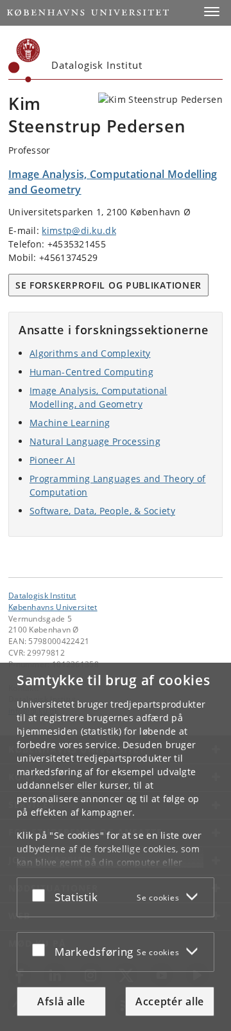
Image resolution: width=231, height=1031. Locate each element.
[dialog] (115, 847)
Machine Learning (70, 423)
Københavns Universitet (53, 607)
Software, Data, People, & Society (102, 511)
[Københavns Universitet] (24, 60)
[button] (212, 11)
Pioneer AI (52, 460)
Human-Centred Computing (91, 372)
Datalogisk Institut (42, 595)
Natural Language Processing (95, 441)
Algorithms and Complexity (90, 353)
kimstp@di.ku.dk (79, 230)
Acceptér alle (169, 1001)
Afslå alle (61, 1001)
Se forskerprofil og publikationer (108, 285)
